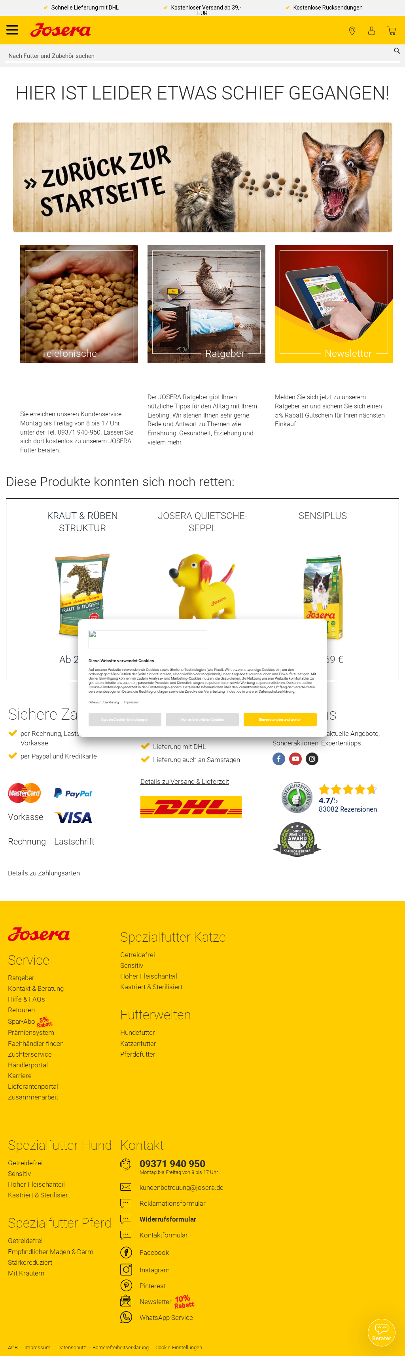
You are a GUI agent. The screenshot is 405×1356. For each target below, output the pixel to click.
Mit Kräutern (26, 1273)
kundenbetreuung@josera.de (181, 1187)
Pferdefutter (137, 1054)
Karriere (20, 1076)
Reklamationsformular (173, 1203)
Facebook (154, 1252)
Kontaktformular (164, 1235)
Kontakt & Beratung (36, 988)
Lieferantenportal (33, 1086)
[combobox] (202, 56)
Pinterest (153, 1286)
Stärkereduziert (30, 1262)
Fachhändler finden (352, 31)
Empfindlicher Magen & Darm (50, 1252)
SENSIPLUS (323, 515)
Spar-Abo (22, 1022)
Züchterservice (30, 1054)
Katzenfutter (138, 1044)
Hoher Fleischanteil (148, 976)
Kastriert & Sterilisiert (151, 987)
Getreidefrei (137, 955)
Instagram (155, 1270)
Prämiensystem (31, 1032)
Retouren (21, 1010)
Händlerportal (28, 1065)
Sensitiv (131, 965)
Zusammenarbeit (33, 1097)
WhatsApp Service (166, 1318)
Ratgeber (21, 978)
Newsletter (156, 1302)
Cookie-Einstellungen (178, 1347)
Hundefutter (137, 1032)
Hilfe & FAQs (26, 999)
